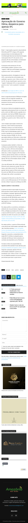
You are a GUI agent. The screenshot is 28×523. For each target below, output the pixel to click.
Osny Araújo (5, 29)
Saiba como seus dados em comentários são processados (13, 358)
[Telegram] (18, 277)
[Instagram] (16, 515)
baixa (13, 269)
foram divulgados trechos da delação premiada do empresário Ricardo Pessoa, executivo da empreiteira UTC (13, 230)
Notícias (6, 16)
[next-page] (5, 312)
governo (17, 269)
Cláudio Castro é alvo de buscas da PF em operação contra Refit (17, 306)
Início (2, 16)
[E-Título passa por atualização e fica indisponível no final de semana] (5, 290)
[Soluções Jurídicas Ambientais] (14, 423)
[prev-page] (2, 312)
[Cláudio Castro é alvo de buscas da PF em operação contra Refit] (5, 306)
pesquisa (22, 269)
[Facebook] (3, 277)
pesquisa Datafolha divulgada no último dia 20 (13, 247)
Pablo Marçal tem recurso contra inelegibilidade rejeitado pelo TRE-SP (17, 299)
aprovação (8, 269)
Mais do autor (19, 285)
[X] (8, 277)
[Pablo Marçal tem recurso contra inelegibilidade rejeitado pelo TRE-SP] (5, 299)
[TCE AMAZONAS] (14, 378)
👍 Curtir (23, 469)
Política (11, 16)
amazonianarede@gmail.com (16, 505)
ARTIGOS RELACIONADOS (8, 285)
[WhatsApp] (13, 277)
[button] (2, 13)
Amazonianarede (11, 465)
